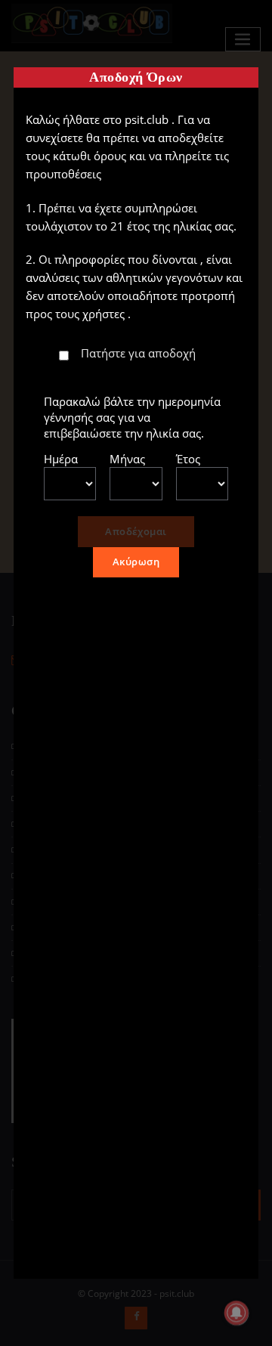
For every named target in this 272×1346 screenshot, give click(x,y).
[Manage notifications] (236, 1313)
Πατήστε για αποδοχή (138, 352)
